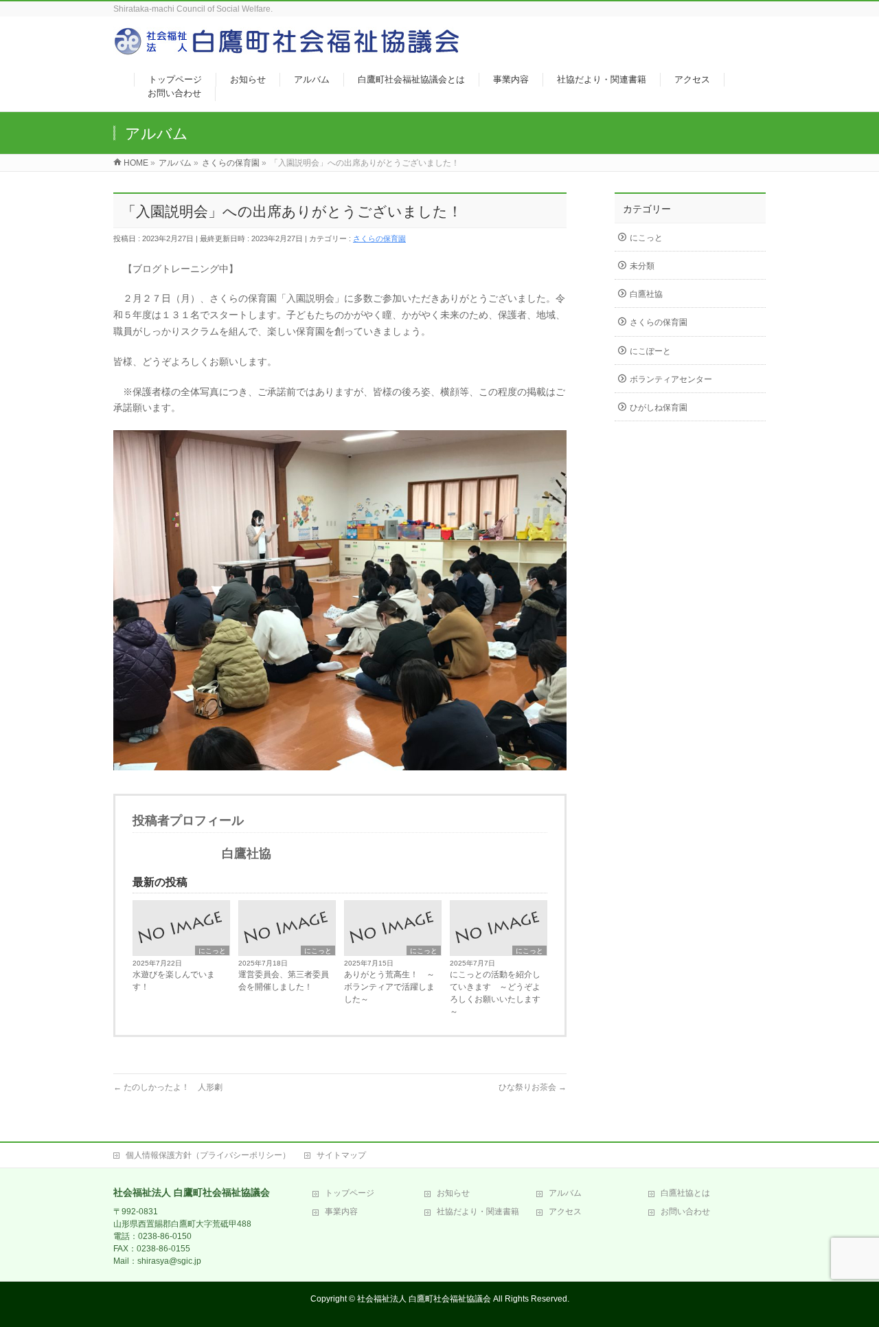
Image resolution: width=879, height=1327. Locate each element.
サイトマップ (341, 1155)
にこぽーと (650, 351)
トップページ (349, 1193)
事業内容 (341, 1211)
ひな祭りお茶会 (533, 1087)
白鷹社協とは (685, 1193)
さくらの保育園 (379, 238)
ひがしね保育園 (658, 407)
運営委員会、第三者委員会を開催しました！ (283, 981)
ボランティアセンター (671, 379)
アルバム (565, 1193)
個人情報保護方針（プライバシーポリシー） (208, 1155)
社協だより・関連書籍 (478, 1211)
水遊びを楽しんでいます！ (174, 981)
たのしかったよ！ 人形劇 (167, 1087)
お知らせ (453, 1193)
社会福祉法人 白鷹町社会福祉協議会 (424, 1299)
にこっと (212, 951)
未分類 (642, 266)
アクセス (565, 1211)
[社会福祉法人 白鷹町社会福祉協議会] (288, 48)
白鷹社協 (646, 294)
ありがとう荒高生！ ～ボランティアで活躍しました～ (389, 987)
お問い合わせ (685, 1211)
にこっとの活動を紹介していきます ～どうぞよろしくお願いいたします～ (495, 993)
